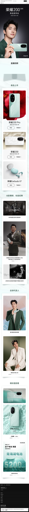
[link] (1, 505)
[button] (2, 505)
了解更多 (18, 127)
